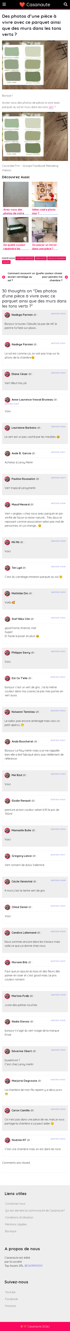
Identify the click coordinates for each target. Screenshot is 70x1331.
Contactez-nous (15, 1203)
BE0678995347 (33, 1265)
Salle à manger (56, 258)
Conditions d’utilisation (19, 1217)
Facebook (11, 1299)
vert (51, 107)
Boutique (10, 1231)
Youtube (10, 1292)
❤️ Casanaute (34, 4)
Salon (6, 262)
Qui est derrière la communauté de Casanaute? (35, 1210)
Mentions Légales (16, 1224)
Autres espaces (24, 258)
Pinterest (10, 1306)
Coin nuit (41, 258)
